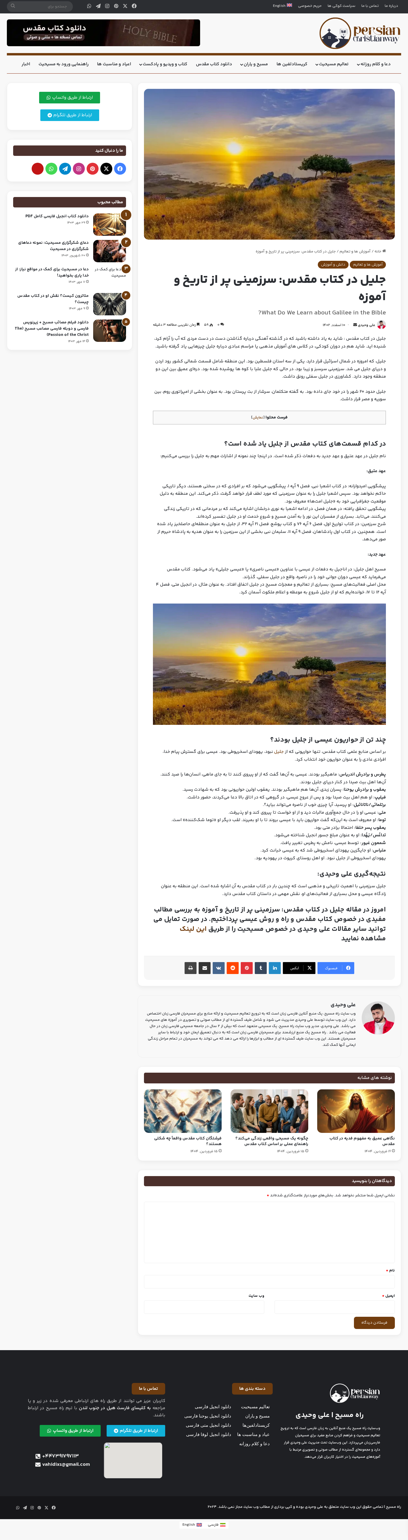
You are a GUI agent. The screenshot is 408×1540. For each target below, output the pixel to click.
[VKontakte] (219, 968)
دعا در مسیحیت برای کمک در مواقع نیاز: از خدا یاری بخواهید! (52, 272)
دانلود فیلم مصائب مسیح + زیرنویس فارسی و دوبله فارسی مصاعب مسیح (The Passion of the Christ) (52, 328)
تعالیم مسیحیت (334, 64)
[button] (252, 1389)
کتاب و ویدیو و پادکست (165, 64)
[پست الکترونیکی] (38, 169)
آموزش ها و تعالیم (355, 252)
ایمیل (388, 1296)
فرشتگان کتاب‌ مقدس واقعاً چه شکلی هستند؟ (188, 1141)
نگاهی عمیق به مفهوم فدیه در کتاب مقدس (362, 1141)
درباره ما (391, 6)
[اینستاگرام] (107, 6)
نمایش (258, 418)
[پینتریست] (116, 6)
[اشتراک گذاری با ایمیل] (205, 968)
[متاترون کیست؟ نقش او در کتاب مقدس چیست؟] (109, 304)
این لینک (193, 929)
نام (390, 1271)
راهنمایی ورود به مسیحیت (64, 64)
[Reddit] (233, 968)
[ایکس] (125, 6)
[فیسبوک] (134, 6)
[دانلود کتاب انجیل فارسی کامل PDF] (109, 224)
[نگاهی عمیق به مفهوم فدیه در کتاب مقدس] (356, 1111)
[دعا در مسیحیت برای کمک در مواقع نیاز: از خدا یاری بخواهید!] (109, 277)
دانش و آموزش (333, 265)
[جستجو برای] (13, 6)
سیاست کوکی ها (341, 6)
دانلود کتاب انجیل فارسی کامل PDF (57, 216)
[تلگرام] (98, 6)
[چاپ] (191, 968)
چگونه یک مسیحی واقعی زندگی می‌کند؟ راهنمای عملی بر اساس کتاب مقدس (271, 1141)
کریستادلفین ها (292, 64)
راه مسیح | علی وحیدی (329, 1415)
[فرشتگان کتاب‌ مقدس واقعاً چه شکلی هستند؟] (183, 1111)
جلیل (279, 751)
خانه (378, 252)
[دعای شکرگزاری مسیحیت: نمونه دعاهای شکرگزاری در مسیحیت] (109, 251)
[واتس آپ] (89, 6)
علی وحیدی (366, 325)
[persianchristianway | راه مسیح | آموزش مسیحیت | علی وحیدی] (360, 33)
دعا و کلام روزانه (376, 64)
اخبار (26, 64)
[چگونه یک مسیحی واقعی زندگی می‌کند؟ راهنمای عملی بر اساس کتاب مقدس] (269, 1111)
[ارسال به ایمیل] (355, 325)
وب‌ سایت (256, 1296)
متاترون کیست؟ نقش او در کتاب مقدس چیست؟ (53, 299)
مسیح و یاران (256, 64)
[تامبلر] (261, 968)
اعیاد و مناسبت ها (114, 64)
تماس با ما (370, 6)
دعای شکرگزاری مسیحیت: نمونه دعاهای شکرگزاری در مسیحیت (53, 246)
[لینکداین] (275, 968)
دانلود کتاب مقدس (214, 64)
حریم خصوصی (310, 6)
